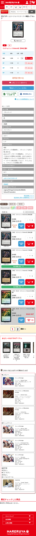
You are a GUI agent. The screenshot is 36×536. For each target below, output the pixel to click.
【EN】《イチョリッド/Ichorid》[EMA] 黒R (22, 232)
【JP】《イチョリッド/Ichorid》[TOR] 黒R (22, 250)
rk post (6, 184)
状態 (4, 53)
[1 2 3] (22, 58)
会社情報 (8, 519)
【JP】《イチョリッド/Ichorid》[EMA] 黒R (22, 214)
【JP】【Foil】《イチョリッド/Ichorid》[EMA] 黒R (23, 291)
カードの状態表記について (25, 99)
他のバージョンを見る (18, 88)
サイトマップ (9, 516)
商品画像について (29, 195)
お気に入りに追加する (19, 83)
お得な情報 (8, 523)
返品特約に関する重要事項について (24, 197)
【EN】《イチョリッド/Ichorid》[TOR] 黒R (22, 270)
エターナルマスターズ (10, 178)
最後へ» (23, 329)
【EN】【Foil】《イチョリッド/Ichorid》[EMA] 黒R (23, 309)
